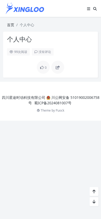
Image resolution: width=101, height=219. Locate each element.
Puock (60, 110)
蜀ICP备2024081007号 (52, 102)
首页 (10, 24)
